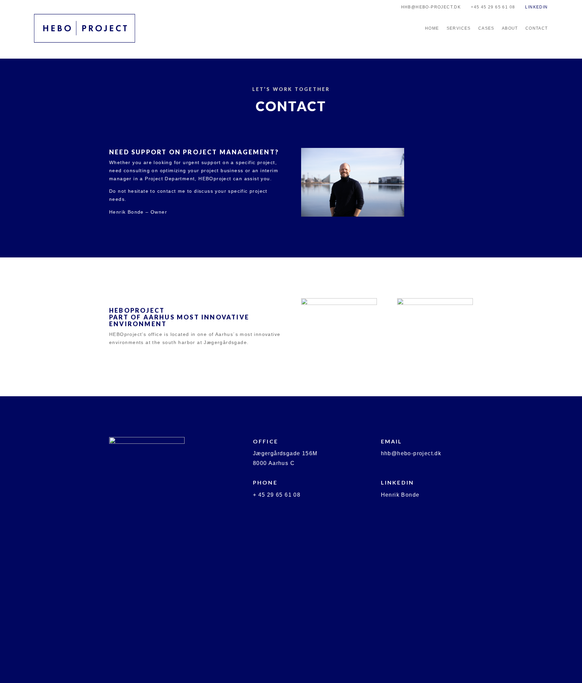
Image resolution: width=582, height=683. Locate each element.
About (510, 28)
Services (459, 28)
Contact (536, 28)
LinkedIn (536, 7)
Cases (486, 28)
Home (432, 28)
